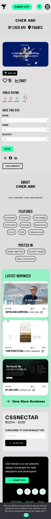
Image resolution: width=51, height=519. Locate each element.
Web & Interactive (25, 259)
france (37, 27)
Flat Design (40, 217)
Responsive (40, 225)
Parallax (25, 225)
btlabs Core (11, 389)
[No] (47, 510)
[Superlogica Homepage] (25, 283)
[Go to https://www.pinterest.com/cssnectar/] (35, 491)
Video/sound (36, 232)
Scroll (12, 232)
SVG (22, 232)
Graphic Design (36, 251)
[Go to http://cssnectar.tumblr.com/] (42, 491)
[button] (39, 7)
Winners (29, 501)
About (41, 501)
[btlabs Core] (25, 360)
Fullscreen (10, 225)
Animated (10, 217)
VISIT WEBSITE (13, 166)
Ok (26, 515)
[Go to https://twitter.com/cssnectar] (20, 491)
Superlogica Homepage (16, 312)
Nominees (16, 501)
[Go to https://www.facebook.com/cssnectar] (27, 491)
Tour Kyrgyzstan (14, 350)
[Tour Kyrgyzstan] (25, 321)
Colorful (25, 217)
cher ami (19, 27)
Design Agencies (15, 251)
